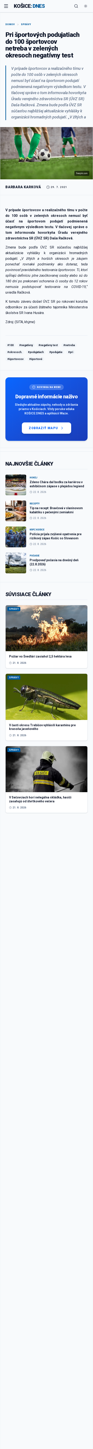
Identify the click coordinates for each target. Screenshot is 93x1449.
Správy (26, 24)
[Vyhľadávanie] (76, 6)
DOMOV (10, 24)
